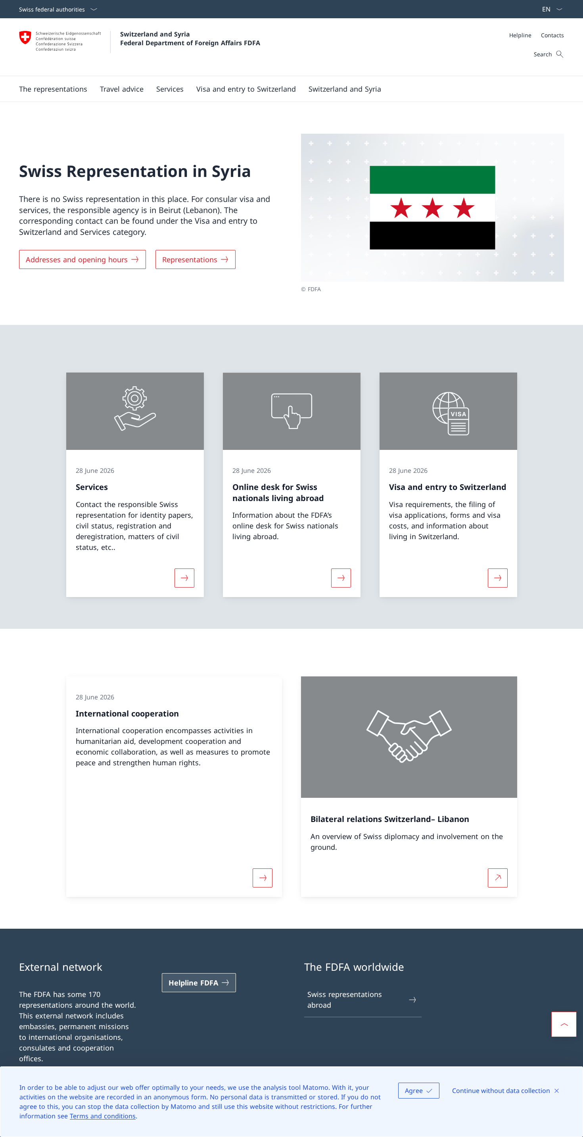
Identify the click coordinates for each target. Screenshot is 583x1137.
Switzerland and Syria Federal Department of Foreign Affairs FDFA (190, 38)
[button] (122, 89)
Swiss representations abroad (344, 999)
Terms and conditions (103, 1116)
